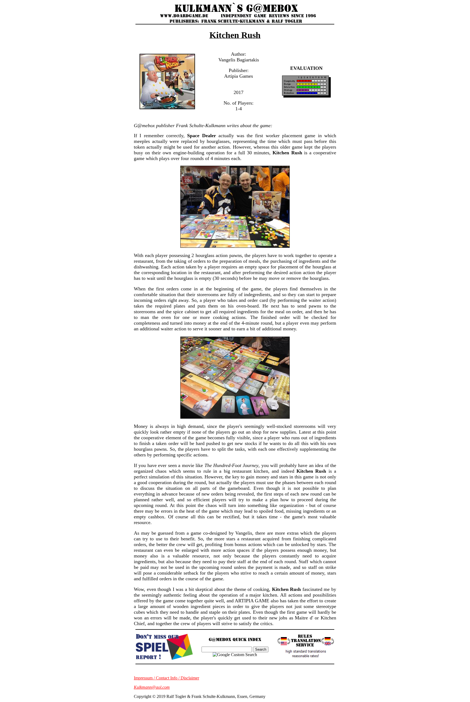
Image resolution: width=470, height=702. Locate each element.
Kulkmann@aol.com (152, 687)
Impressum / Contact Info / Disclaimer (166, 678)
